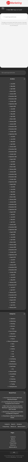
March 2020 (13, 242)
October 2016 (13, 297)
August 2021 (13, 212)
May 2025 (13, 113)
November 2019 (12, 249)
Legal (13, 356)
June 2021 (13, 217)
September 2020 (13, 229)
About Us (13, 424)
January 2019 (13, 264)
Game (13, 343)
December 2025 (12, 96)
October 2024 (13, 131)
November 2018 (12, 269)
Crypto (12, 328)
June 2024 (13, 139)
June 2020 (13, 237)
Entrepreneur (13, 336)
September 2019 (13, 254)
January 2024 (13, 146)
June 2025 (13, 111)
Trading (13, 384)
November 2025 (12, 98)
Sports (12, 376)
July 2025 (13, 108)
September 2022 (13, 181)
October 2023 (13, 154)
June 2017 (13, 287)
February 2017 (13, 292)
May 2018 (13, 279)
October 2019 (13, 252)
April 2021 (13, 222)
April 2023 (13, 164)
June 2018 (13, 277)
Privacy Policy (6, 426)
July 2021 (13, 214)
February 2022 (13, 199)
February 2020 (13, 244)
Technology (13, 381)
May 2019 (13, 262)
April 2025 (13, 116)
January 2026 (13, 93)
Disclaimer (19, 424)
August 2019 (13, 257)
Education (13, 333)
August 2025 (13, 106)
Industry (13, 348)
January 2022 (13, 201)
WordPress (13, 457)
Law (13, 353)
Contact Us (7, 424)
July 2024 (13, 136)
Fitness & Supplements (13, 341)
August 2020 (13, 232)
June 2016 (13, 302)
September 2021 (13, 209)
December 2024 (12, 126)
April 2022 (13, 194)
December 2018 (12, 267)
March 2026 (13, 91)
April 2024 (13, 144)
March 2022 (13, 196)
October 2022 (13, 179)
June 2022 (13, 189)
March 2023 (13, 166)
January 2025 (13, 124)
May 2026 (13, 86)
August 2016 (13, 300)
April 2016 (13, 305)
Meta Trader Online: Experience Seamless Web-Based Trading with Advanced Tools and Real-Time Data (12, 407)
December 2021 (12, 204)
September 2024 (13, 134)
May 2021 (13, 219)
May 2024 (13, 141)
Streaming (13, 379)
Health (12, 346)
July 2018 (13, 274)
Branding (13, 323)
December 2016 (12, 295)
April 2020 (13, 239)
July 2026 (13, 83)
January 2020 (13, 247)
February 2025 (13, 121)
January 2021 (13, 224)
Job (13, 351)
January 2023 (13, 171)
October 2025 (13, 101)
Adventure (13, 318)
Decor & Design (12, 331)
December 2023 (12, 149)
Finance (13, 338)
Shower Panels (13, 371)
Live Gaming (13, 358)
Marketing (13, 361)
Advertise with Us (21, 426)
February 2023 (13, 169)
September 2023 (13, 156)
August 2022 (13, 184)
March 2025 (13, 119)
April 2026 (13, 88)
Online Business (13, 363)
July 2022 (13, 186)
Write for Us (13, 426)
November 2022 (12, 176)
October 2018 (13, 272)
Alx (21, 457)
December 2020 (12, 227)
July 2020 (13, 234)
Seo (13, 369)
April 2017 (13, 289)
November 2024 (12, 129)
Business (13, 326)
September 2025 (13, 103)
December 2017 (12, 284)
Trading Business (13, 386)
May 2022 (13, 191)
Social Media (13, 374)
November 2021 (12, 207)
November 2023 (12, 151)
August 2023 (13, 159)
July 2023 (13, 161)
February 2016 (13, 307)
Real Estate (12, 366)
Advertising (13, 321)
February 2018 (13, 282)
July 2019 (13, 259)
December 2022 (12, 174)
